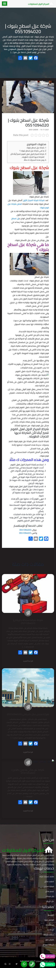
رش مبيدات (50, 896)
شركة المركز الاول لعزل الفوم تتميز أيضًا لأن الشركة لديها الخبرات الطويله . (27, 155)
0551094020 (25, 530)
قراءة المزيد (28, 661)
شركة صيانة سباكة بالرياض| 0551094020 (28, 621)
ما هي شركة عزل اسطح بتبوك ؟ (32, 150)
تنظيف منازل (49, 881)
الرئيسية (51, 915)
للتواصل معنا (49, 920)
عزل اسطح (50, 901)
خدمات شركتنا (48, 934)
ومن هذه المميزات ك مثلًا (34, 159)
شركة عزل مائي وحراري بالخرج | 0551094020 (28, 771)
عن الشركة (50, 925)
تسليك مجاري (49, 886)
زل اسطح (15, 218)
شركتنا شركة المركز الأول (34, 200)
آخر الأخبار (50, 929)
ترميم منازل (49, 891)
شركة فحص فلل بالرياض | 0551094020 (28, 714)
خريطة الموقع (48, 944)
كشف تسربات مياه (46, 876)
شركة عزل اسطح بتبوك (35, 147)
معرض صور (49, 939)
